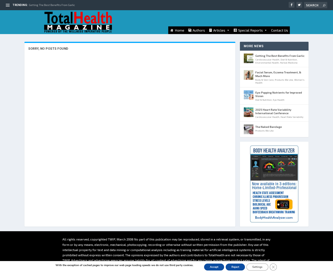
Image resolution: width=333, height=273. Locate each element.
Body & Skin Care (264, 79)
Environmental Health (267, 62)
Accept (214, 267)
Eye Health (278, 99)
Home (179, 30)
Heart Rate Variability (292, 117)
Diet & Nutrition (289, 59)
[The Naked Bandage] (248, 129)
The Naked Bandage (268, 126)
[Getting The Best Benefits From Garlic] (248, 58)
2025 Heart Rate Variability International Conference (273, 111)
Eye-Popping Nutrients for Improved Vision (278, 94)
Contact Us (279, 30)
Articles (219, 30)
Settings (257, 267)
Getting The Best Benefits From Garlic (52, 5)
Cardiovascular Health (267, 59)
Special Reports (250, 30)
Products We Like (284, 79)
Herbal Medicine (289, 62)
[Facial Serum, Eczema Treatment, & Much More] (248, 75)
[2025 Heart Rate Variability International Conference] (248, 112)
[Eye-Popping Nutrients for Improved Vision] (248, 95)
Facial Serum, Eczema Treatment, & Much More (278, 74)
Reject (235, 267)
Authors (199, 30)
